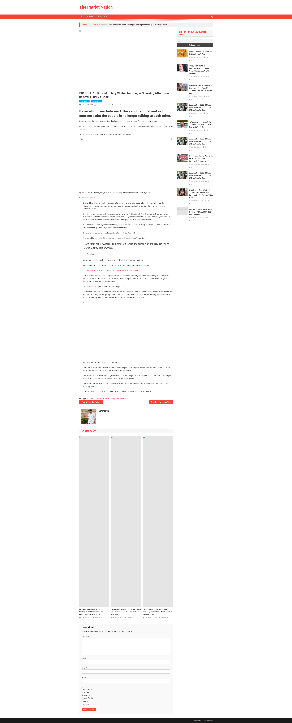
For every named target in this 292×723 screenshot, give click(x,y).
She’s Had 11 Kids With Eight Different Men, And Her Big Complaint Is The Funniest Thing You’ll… (201, 193)
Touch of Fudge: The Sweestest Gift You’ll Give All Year (200, 53)
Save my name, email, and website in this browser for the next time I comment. (87, 696)
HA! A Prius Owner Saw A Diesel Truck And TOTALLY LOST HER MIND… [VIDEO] (200, 212)
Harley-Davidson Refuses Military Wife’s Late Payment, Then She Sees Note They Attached (126, 611)
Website (84, 677)
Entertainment (96, 101)
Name (84, 659)
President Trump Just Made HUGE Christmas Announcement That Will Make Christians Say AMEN (162, 402)
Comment (86, 636)
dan (207, 57)
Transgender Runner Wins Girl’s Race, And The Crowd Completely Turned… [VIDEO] (201, 158)
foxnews (92, 198)
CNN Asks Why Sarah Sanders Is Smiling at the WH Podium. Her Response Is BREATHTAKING (91, 611)
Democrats (106, 398)
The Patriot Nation (96, 7)
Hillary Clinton (116, 398)
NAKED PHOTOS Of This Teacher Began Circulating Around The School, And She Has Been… (199, 69)
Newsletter (89, 17)
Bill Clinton (91, 398)
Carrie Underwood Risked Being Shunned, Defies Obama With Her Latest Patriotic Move (157, 611)
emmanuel (99, 105)
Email (84, 668)
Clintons (99, 398)
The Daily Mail (88, 286)
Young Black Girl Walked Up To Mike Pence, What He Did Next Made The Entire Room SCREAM (92, 402)
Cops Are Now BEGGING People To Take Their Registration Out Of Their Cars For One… (200, 107)
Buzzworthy (84, 101)
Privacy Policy (102, 17)
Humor (123, 398)
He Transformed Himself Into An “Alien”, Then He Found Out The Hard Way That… (200, 124)
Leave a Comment (120, 105)
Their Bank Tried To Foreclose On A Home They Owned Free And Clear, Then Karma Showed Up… (200, 89)
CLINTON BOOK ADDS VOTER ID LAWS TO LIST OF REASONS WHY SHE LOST (112, 270)
